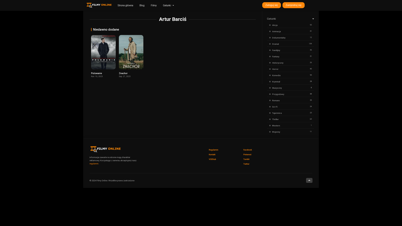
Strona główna (125, 5)
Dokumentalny (278, 38)
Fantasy (275, 56)
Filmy (154, 5)
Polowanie (96, 73)
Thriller (275, 119)
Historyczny (277, 63)
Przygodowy (278, 94)
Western (276, 125)
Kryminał (276, 82)
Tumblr (246, 159)
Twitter (246, 164)
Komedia (276, 75)
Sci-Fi (274, 107)
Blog (141, 5)
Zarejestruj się (294, 5)
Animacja (276, 31)
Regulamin (213, 150)
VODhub (212, 159)
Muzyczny (277, 88)
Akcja (274, 25)
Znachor (123, 73)
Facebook (247, 150)
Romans (276, 100)
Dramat (275, 44)
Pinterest (247, 154)
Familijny (276, 50)
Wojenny (276, 132)
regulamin (94, 163)
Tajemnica (277, 113)
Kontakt (212, 154)
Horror (275, 69)
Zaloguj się (271, 5)
